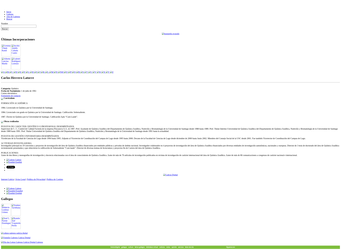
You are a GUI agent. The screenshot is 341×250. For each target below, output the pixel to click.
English (18, 162)
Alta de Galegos (13, 16)
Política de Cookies (55, 179)
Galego (18, 160)
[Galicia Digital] (170, 175)
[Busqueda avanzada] (170, 34)
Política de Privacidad (36, 179)
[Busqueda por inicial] (3, 72)
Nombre (4, 23)
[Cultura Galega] (14, 233)
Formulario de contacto (11, 96)
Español (19, 191)
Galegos (9, 14)
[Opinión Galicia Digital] (15, 238)
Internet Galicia (7, 179)
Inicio (8, 12)
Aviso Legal (20, 179)
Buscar (9, 19)
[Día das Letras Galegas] (22, 242)
